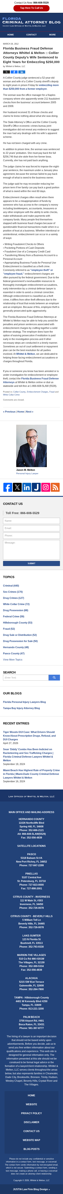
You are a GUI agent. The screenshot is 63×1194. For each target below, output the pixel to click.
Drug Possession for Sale (20, 641)
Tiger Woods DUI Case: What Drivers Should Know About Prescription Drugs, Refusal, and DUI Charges (29, 736)
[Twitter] (17, 487)
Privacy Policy (31, 1113)
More (52, 34)
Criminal (11, 585)
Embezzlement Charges (37, 392)
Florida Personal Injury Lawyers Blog (24, 702)
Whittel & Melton (25, 354)
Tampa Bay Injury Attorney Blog (21, 708)
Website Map (31, 1140)
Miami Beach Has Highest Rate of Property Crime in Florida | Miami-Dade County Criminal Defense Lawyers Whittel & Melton (31, 774)
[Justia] (36, 487)
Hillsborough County (17, 622)
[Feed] (55, 487)
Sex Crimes (13, 592)
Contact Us (31, 1131)
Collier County (19, 392)
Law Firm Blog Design (30, 1189)
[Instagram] (45, 487)
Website (31, 1104)
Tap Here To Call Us (31, 8)
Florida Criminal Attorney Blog (31, 22)
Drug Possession (15, 610)
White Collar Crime (11, 395)
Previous (9, 411)
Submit (31, 563)
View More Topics (12, 659)
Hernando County (16, 647)
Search (54, 678)
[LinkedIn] (26, 487)
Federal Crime (13, 616)
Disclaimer (31, 1122)
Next (29, 411)
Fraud (51, 392)
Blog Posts (32, 1149)
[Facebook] (8, 487)
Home (10, 34)
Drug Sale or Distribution (20, 635)
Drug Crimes (13, 598)
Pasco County (13, 653)
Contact (31, 34)
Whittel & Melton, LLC (40, 1180)
